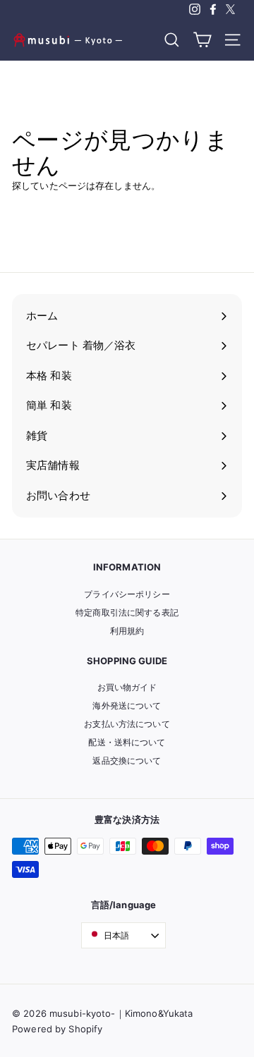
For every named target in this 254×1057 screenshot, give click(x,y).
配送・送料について (126, 742)
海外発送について (126, 705)
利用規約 (127, 630)
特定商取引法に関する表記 (127, 612)
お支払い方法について (126, 724)
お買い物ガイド (127, 687)
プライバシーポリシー (126, 594)
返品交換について (126, 760)
